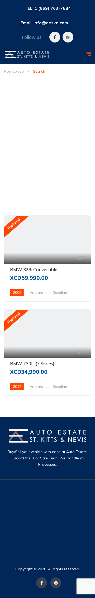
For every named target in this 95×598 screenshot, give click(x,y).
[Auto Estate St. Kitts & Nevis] (27, 54)
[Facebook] (54, 37)
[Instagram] (68, 37)
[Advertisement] (61, 519)
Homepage (14, 71)
